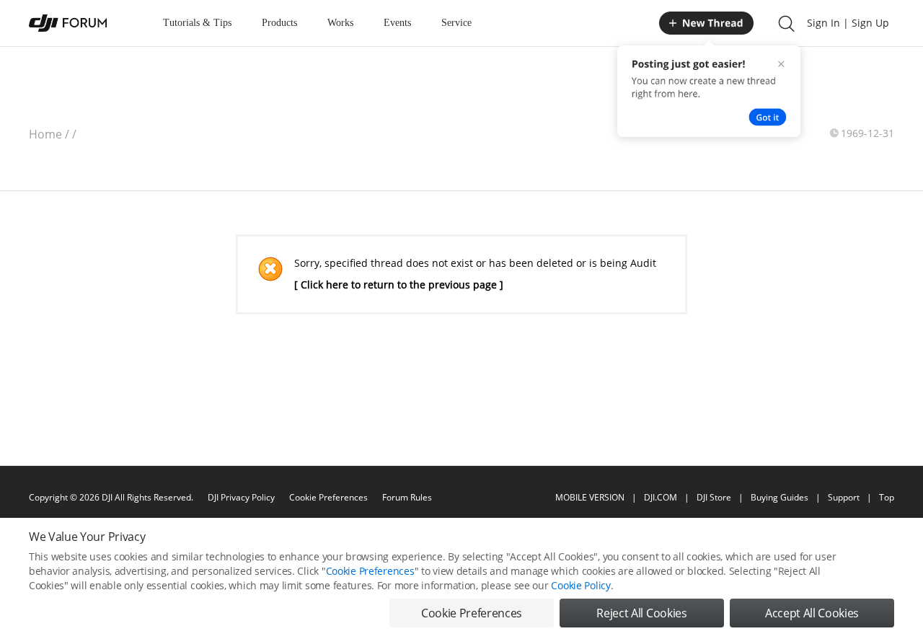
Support (844, 497)
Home (45, 134)
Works (340, 22)
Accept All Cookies (812, 613)
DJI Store (714, 497)
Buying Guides (779, 497)
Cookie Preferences (328, 497)
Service (456, 22)
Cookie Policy (580, 585)
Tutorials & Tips (197, 22)
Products (279, 22)
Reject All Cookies (641, 613)
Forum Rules (407, 497)
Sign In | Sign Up (848, 23)
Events (397, 22)
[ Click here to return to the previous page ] (398, 284)
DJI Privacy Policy (241, 497)
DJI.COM (660, 497)
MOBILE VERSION (589, 497)
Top (886, 497)
